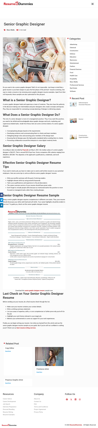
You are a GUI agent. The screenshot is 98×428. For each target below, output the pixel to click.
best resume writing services (26, 328)
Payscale (25, 150)
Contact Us (37, 401)
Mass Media (11, 30)
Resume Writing (8, 412)
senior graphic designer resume (35, 290)
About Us (37, 399)
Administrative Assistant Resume (84, 103)
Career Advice (7, 399)
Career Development (9, 401)
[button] (92, 3)
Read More (8, 351)
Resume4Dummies (76, 425)
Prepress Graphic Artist (14, 380)
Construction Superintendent (83, 136)
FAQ (35, 404)
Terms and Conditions (41, 407)
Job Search (6, 404)
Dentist (81, 119)
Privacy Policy (38, 412)
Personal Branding (8, 409)
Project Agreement (40, 409)
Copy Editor (9, 348)
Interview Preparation (9, 407)
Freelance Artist (43, 369)
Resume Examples (9, 415)
